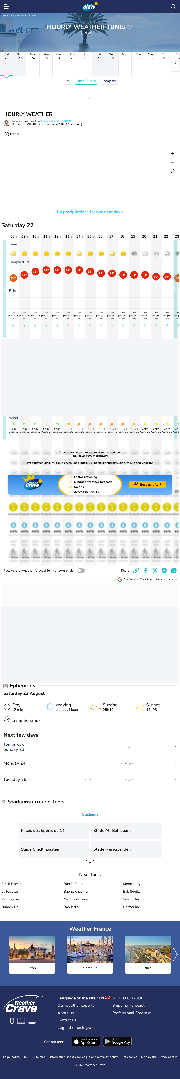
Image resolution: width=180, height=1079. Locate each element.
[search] (173, 6)
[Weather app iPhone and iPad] (86, 1042)
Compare (109, 80)
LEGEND (14, 134)
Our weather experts (76, 1005)
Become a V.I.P (150, 484)
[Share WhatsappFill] (174, 570)
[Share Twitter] (155, 570)
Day (67, 80)
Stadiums (90, 814)
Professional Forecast (131, 1013)
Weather (5, 15)
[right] (175, 62)
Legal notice (11, 1057)
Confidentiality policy (103, 1057)
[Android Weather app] (117, 1042)
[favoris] (129, 27)
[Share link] (136, 570)
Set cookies (129, 1057)
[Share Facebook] (145, 570)
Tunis (25, 15)
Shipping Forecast (128, 1005)
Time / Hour (86, 80)
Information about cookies (67, 1057)
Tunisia (16, 15)
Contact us (67, 1020)
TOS (26, 1057)
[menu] (6, 6)
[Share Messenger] (164, 570)
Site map (39, 1057)
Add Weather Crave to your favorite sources (149, 579)
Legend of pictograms (77, 1027)
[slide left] (4, 289)
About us (66, 1013)
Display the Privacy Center (159, 1057)
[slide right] (175, 289)
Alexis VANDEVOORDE (56, 121)
